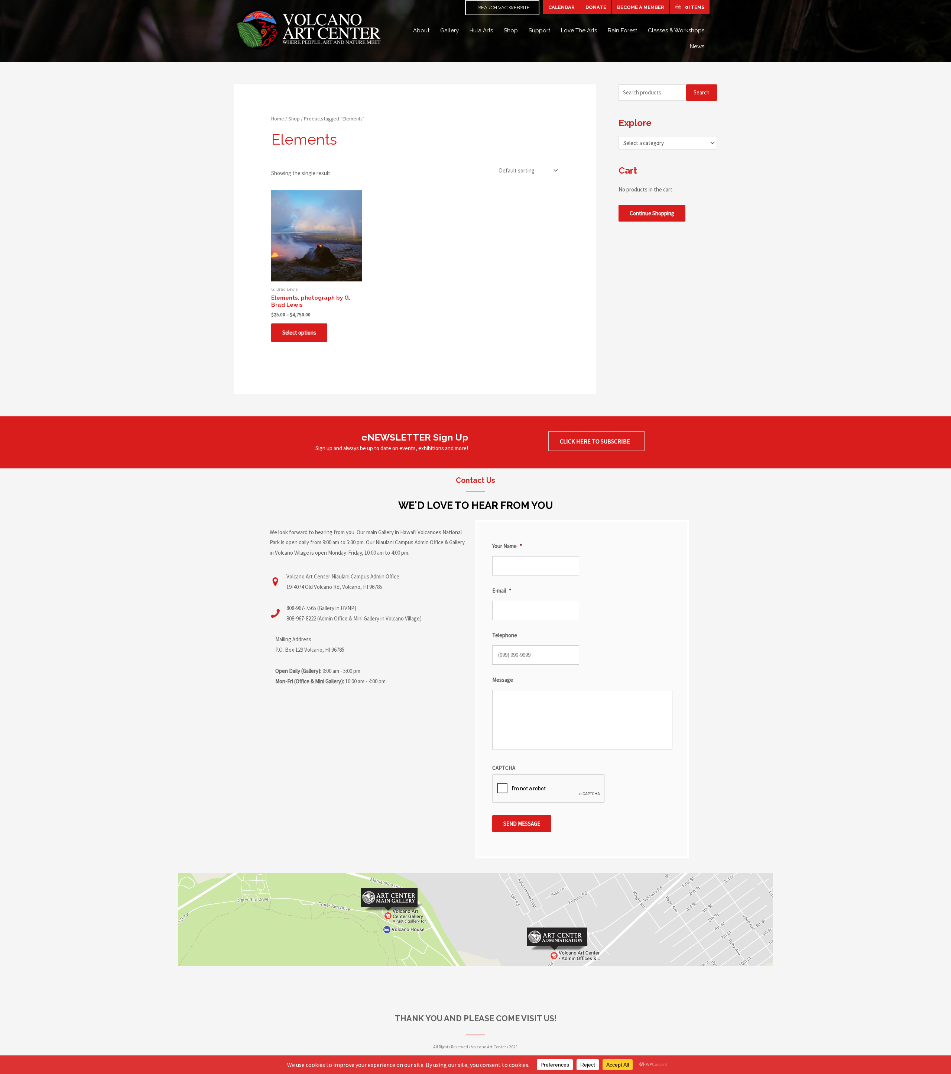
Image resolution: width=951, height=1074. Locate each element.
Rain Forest (622, 30)
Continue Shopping (652, 213)
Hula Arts (481, 30)
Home (277, 118)
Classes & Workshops (676, 30)
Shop (511, 30)
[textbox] (664, 143)
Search (702, 92)
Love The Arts (579, 30)
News (697, 46)
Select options (299, 332)
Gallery (449, 30)
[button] (596, 441)
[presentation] (548, 788)
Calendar (561, 7)
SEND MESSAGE (521, 823)
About (421, 30)
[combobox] (668, 143)
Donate (595, 7)
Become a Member (640, 7)
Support (539, 30)
